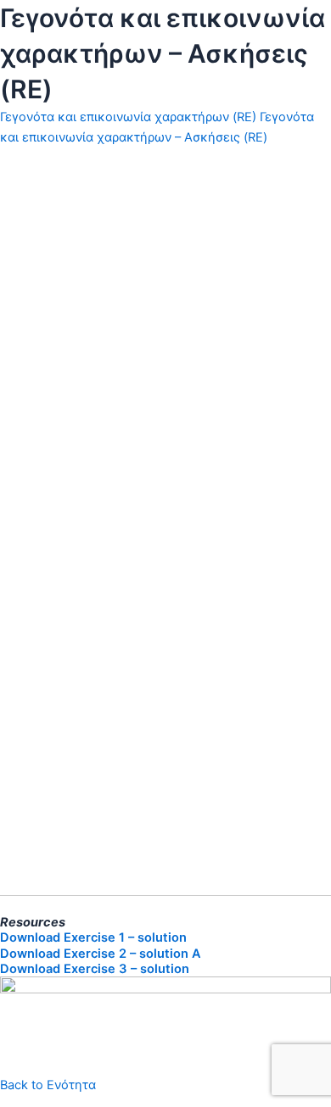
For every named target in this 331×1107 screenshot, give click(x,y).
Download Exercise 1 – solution (93, 937)
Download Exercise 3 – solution (94, 968)
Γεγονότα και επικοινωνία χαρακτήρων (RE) (128, 117)
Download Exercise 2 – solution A (100, 953)
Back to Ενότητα (48, 1085)
